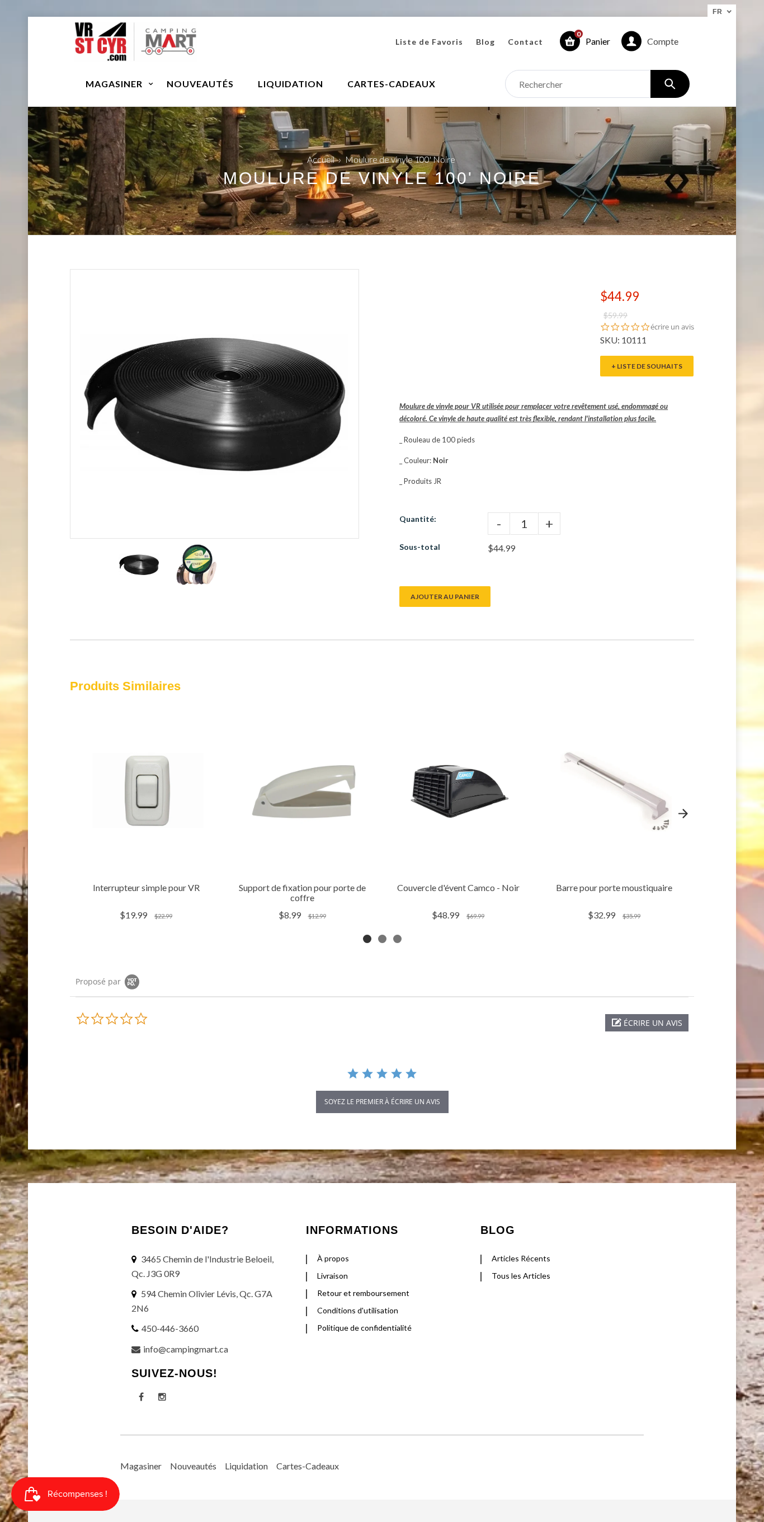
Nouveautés (193, 1465)
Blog (485, 41)
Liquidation (246, 1465)
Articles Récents (521, 1258)
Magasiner (141, 1465)
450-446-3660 (170, 1328)
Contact (525, 41)
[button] (646, 1022)
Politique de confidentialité (364, 1327)
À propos (333, 1258)
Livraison (332, 1275)
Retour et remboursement (363, 1293)
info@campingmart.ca (185, 1349)
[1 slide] (367, 939)
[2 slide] (382, 939)
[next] (683, 814)
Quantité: (417, 519)
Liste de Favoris (429, 41)
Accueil (320, 159)
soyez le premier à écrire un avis (382, 1101)
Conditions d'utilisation (357, 1310)
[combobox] (597, 84)
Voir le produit (147, 862)
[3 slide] (397, 939)
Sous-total (419, 547)
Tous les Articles (521, 1275)
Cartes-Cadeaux (307, 1465)
